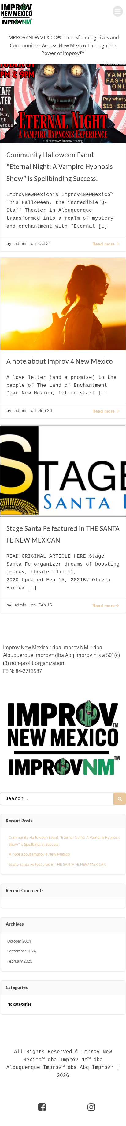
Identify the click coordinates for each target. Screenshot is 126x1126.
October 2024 (19, 941)
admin (20, 243)
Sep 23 (45, 410)
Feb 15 (45, 604)
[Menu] (118, 11)
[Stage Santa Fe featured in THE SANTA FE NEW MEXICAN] (63, 470)
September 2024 (21, 951)
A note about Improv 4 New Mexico (39, 854)
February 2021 (19, 961)
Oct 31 (44, 243)
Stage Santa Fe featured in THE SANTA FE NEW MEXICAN (57, 864)
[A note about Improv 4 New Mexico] (63, 303)
